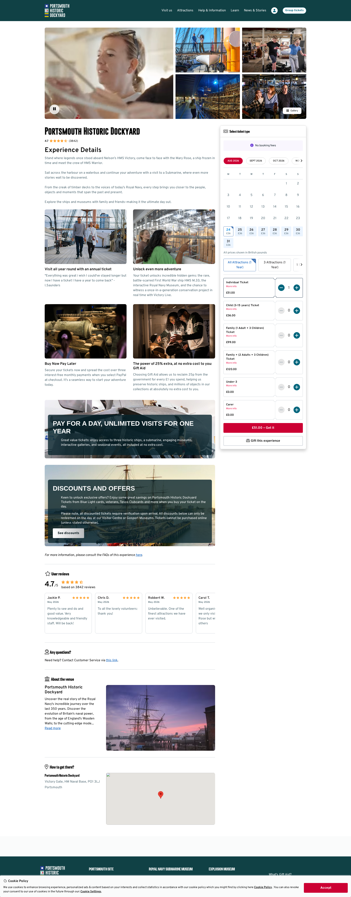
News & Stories (255, 11)
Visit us (166, 11)
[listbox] (263, 265)
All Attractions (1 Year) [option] (239, 265)
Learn (235, 11)
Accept (325, 888)
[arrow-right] (301, 161)
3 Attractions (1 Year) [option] (275, 265)
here (139, 555)
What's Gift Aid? (280, 875)
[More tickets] (296, 287)
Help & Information (212, 11)
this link (112, 660)
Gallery (294, 110)
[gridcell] (228, 231)
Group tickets (294, 10)
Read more (53, 728)
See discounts (68, 533)
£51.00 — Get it (263, 428)
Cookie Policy (263, 887)
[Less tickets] (281, 287)
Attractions (185, 11)
